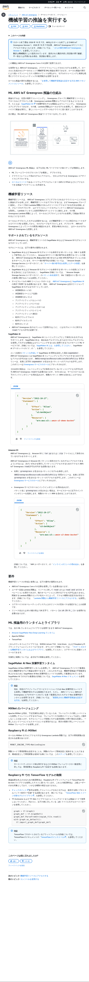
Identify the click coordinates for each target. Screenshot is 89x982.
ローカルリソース (19, 182)
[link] (53, 15)
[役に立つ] (16, 439)
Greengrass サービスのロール (36, 364)
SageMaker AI (78, 281)
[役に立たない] (21, 439)
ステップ (62, 754)
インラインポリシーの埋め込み (66, 564)
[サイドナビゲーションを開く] (3, 15)
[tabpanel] (47, 417)
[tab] (16, 386)
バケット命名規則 (50, 275)
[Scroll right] (75, 7)
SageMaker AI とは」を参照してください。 (55, 345)
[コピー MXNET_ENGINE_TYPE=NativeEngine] (83, 744)
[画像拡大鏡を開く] (10, 163)
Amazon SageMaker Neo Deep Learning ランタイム (33, 633)
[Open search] (85, 7)
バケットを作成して (30, 353)
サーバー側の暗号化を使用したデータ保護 (62, 263)
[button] (16, 35)
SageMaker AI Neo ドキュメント (65, 676)
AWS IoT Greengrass (61, 281)
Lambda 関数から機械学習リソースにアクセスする (55, 598)
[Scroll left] (16, 7)
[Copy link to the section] (6, 93)
